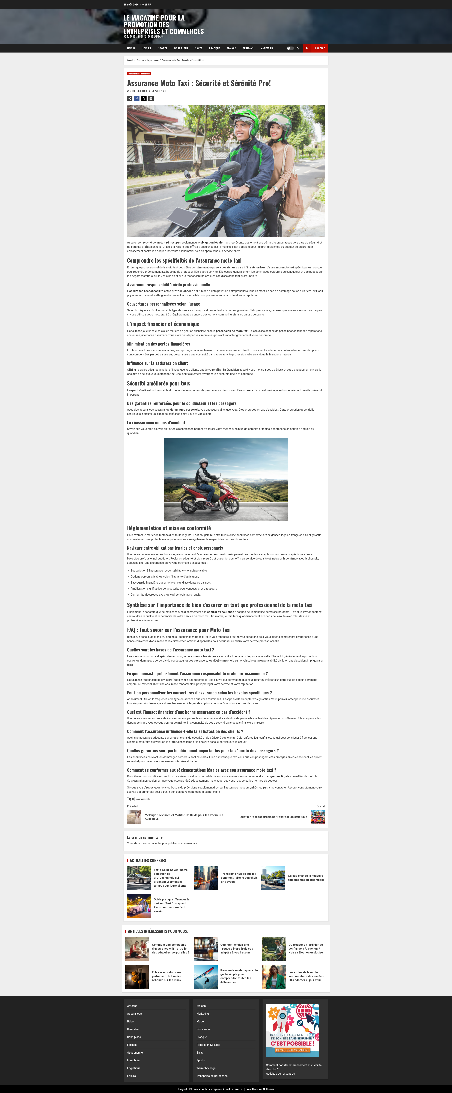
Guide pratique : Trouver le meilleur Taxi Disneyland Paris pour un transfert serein (139, 906)
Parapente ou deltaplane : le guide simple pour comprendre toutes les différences (206, 977)
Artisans (248, 48)
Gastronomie (135, 1052)
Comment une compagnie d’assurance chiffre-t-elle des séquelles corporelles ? (137, 949)
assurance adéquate (151, 737)
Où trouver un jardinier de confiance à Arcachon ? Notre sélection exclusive (274, 949)
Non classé (203, 1029)
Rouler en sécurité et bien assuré (190, 558)
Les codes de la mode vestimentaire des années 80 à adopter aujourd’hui (274, 977)
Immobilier (133, 1060)
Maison (131, 48)
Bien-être (133, 1029)
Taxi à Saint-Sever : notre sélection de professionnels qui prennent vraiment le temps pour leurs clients (139, 878)
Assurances (134, 1013)
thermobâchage (206, 1068)
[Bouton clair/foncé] (290, 48)
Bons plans (181, 48)
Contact (320, 48)
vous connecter (152, 843)
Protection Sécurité (208, 1044)
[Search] (298, 48)
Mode (200, 1021)
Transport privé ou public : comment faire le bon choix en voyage (206, 878)
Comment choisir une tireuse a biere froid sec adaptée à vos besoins (206, 949)
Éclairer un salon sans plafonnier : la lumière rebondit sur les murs (137, 977)
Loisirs (146, 48)
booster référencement (293, 1065)
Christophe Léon (138, 90)
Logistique (133, 1068)
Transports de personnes (139, 73)
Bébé (130, 1021)
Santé (198, 48)
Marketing (267, 48)
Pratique (214, 48)
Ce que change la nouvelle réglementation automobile (273, 878)
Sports (162, 48)
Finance (231, 48)
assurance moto (143, 799)
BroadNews (252, 1089)
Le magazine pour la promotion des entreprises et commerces (164, 24)
